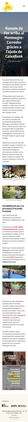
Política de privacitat (14, 417)
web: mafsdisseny (14, 419)
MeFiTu (12, 257)
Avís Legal (14, 415)
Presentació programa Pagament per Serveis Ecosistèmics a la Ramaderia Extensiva (13, 376)
